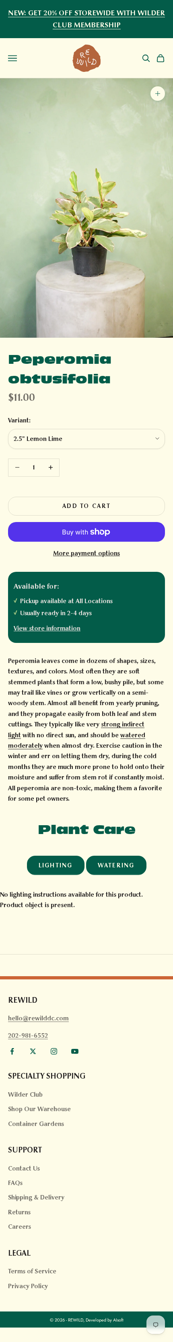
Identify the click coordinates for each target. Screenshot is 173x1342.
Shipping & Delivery (36, 1197)
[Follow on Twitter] (33, 1051)
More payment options (86, 553)
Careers (19, 1226)
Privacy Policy (28, 1286)
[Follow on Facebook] (12, 1051)
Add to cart (86, 506)
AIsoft (118, 1320)
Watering (116, 865)
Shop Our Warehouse (39, 1109)
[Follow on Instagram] (54, 1051)
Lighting (56, 865)
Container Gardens (36, 1124)
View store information (47, 628)
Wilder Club (25, 1094)
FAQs (15, 1183)
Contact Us (24, 1168)
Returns (19, 1212)
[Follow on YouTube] (75, 1051)
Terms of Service (32, 1271)
